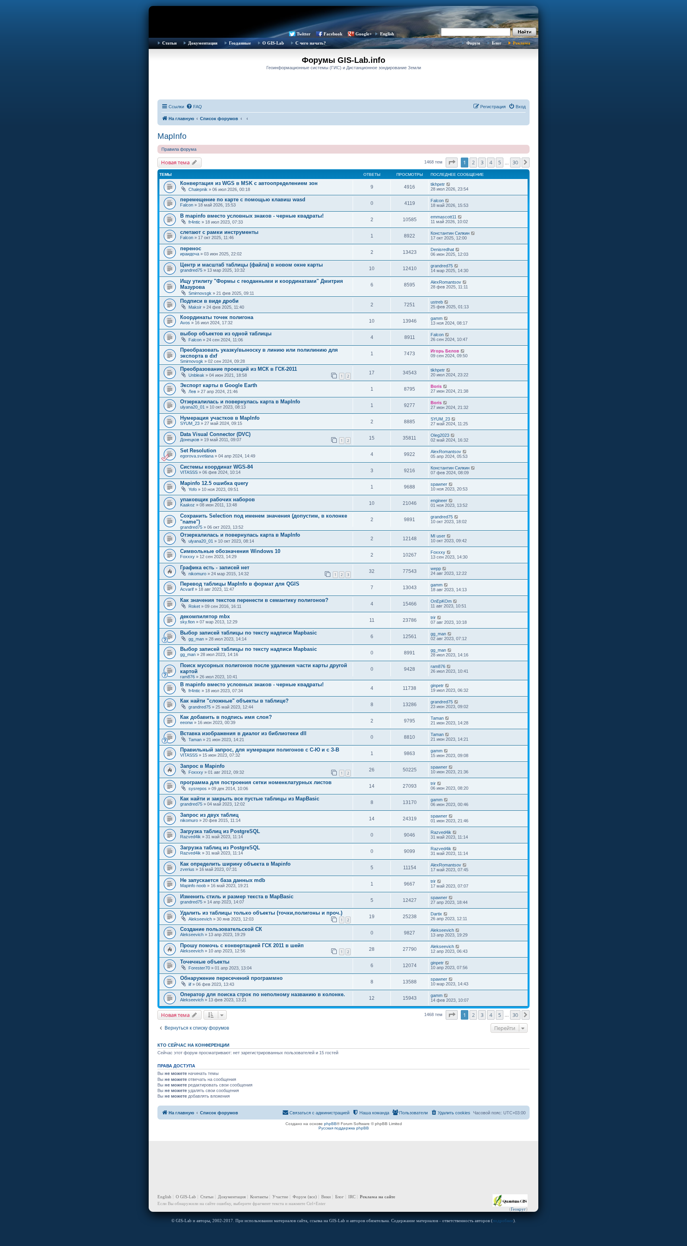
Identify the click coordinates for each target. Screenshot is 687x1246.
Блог (496, 43)
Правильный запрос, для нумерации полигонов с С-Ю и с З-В (259, 750)
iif (189, 984)
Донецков (189, 439)
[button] (452, 162)
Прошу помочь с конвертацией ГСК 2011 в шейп (242, 945)
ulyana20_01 (192, 407)
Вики (326, 1196)
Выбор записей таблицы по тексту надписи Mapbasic (248, 633)
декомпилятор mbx (205, 616)
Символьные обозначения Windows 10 (230, 551)
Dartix (436, 913)
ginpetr (437, 685)
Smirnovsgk (200, 293)
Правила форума (178, 149)
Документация (202, 43)
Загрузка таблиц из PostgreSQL (220, 831)
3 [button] (482, 162)
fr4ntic (194, 222)
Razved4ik (190, 836)
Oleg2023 (440, 435)
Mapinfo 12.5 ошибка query (214, 483)
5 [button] (499, 162)
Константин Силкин (450, 233)
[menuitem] (194, 106)
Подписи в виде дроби (209, 301)
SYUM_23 (190, 423)
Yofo (192, 489)
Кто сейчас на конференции (193, 1045)
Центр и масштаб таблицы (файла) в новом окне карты (251, 265)
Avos (185, 322)
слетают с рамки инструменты (219, 232)
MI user (438, 535)
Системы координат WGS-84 (216, 467)
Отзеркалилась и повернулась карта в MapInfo (240, 402)
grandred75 (191, 270)
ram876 (187, 676)
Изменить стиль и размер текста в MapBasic (236, 896)
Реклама (521, 43)
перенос (190, 248)
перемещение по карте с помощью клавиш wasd (242, 199)
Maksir (195, 307)
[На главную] (343, 18)
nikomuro (197, 573)
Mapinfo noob (193, 885)
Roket (194, 606)
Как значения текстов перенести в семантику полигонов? (254, 600)
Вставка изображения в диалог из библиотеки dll (243, 733)
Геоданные (240, 43)
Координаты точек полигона (216, 317)
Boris (436, 386)
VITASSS (189, 472)
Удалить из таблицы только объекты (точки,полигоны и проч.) (261, 913)
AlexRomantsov (446, 282)
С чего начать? (310, 43)
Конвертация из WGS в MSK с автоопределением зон (249, 183)
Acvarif (187, 589)
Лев (192, 391)
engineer (439, 500)
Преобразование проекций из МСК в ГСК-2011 (238, 369)
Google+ (363, 33)
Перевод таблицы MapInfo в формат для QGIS (239, 584)
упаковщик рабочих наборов (217, 499)
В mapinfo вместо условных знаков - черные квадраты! (252, 216)
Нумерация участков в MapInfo (220, 418)
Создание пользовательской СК (221, 929)
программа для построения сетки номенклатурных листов (256, 782)
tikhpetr (438, 184)
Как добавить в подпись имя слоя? (226, 717)
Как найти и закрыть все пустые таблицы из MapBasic (249, 799)
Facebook (333, 33)
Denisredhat (442, 249)
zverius (187, 869)
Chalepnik (198, 189)
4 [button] (490, 162)
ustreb (437, 302)
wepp (436, 568)
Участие (280, 1196)
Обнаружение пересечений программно (231, 978)
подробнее (503, 1220)
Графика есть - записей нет (214, 567)
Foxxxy (187, 556)
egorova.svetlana (196, 456)
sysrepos (197, 788)
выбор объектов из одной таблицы (226, 334)
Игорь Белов (445, 350)
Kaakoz (187, 504)
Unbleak (196, 375)
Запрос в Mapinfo (202, 766)
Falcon (186, 204)
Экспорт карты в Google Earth (218, 385)
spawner (439, 484)
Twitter (304, 33)
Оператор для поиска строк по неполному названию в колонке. (262, 994)
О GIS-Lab (273, 43)
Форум (473, 43)
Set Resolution (198, 451)
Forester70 (199, 968)
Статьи (169, 43)
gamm (436, 318)
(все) (312, 1196)
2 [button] (473, 162)
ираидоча (189, 253)
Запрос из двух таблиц (209, 815)
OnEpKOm (441, 601)
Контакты (259, 1196)
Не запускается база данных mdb (222, 880)
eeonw (186, 722)
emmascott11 (443, 216)
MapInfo (171, 136)
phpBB (330, 1123)
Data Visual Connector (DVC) (215, 434)
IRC (351, 1196)
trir (433, 617)
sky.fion (187, 621)
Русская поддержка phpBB (343, 1128)
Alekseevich (200, 919)
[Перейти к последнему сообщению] (448, 184)
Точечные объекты (204, 962)
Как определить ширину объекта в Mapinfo (235, 864)
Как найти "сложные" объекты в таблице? (234, 701)
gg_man (196, 639)
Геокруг (518, 1209)
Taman (437, 718)
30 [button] (515, 162)
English (387, 33)
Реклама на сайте (377, 1196)
